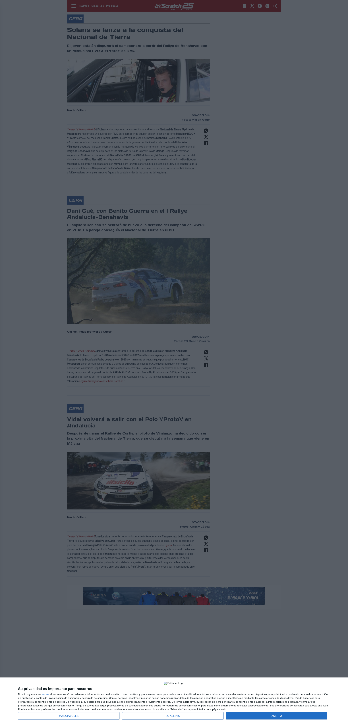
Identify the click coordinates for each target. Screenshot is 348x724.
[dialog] (174, 701)
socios (45, 694)
